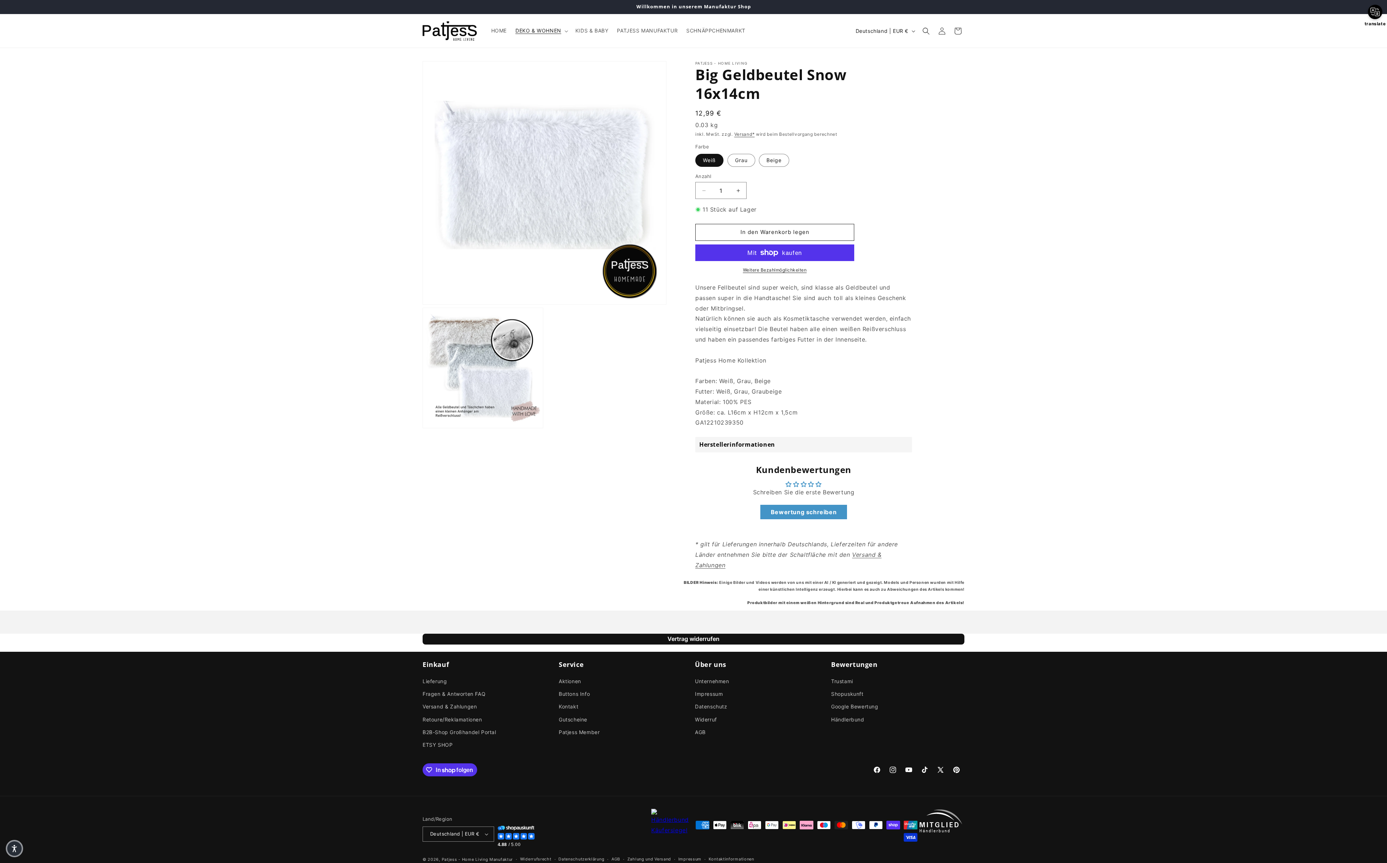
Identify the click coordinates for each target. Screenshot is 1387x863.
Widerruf (706, 719)
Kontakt (568, 706)
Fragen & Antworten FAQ (454, 694)
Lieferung (435, 681)
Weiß (709, 160)
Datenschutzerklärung (581, 859)
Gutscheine (573, 719)
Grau (741, 160)
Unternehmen (712, 681)
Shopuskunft (847, 694)
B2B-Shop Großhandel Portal (459, 732)
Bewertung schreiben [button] (804, 512)
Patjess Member (579, 732)
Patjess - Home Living (465, 859)
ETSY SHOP (438, 745)
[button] (541, 30)
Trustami (842, 681)
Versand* (744, 134)
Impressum (709, 694)
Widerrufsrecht (536, 859)
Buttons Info (574, 694)
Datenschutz (711, 706)
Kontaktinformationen (731, 859)
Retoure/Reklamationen (452, 719)
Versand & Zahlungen (450, 706)
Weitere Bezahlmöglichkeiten (775, 270)
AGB (700, 732)
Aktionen (570, 681)
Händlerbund (847, 719)
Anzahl (703, 176)
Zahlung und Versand (649, 859)
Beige (774, 160)
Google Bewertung (854, 706)
